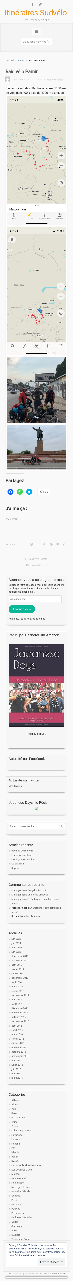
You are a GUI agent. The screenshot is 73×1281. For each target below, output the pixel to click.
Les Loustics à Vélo (22, 1169)
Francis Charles (55, 79)
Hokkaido (16, 1139)
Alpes (14, 1104)
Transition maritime (21, 855)
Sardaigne (16, 1226)
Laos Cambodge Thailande (26, 1165)
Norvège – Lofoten (21, 1187)
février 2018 (17, 991)
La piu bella (17, 863)
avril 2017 (16, 1004)
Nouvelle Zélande (20, 1191)
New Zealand (18, 1178)
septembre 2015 (20, 1056)
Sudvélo (15, 1234)
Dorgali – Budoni (37, 890)
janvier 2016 (17, 1043)
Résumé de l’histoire (22, 850)
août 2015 (16, 1060)
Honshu (15, 1143)
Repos (15, 868)
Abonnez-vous (22, 609)
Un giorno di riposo (38, 894)
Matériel (15, 1174)
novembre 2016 (19, 1012)
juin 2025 (16, 938)
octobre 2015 (18, 1051)
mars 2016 (17, 1034)
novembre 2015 (19, 1047)
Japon (14, 1156)
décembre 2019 (19, 956)
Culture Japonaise (21, 1130)
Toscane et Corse (20, 1239)
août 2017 (16, 999)
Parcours (16, 1204)
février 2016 (17, 1038)
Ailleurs (15, 1100)
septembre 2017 (20, 995)
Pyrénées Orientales (22, 1217)
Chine (14, 1122)
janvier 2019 (17, 973)
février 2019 (17, 969)
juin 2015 (16, 1069)
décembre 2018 (19, 977)
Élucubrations (32, 916)
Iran (13, 1148)
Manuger (16, 890)
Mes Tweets (15, 786)
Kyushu (15, 1161)
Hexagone (16, 1135)
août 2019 (16, 964)
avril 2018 (16, 982)
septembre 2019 (20, 960)
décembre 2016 (19, 1008)
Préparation (17, 1213)
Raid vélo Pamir (37, 558)
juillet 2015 (17, 1064)
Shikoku (15, 1230)
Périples (15, 1208)
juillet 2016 (17, 1030)
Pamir (21, 60)
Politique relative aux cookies (30, 1255)
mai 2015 (16, 1073)
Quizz (14, 1221)
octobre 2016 (18, 1017)
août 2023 (16, 947)
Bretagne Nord (19, 1117)
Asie (13, 1109)
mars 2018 (17, 986)
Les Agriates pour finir (23, 859)
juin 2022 (16, 951)
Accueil (10, 60)
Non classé (17, 1182)
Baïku (14, 1113)
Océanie (15, 1195)
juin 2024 (16, 943)
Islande (15, 1152)
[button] (36, 160)
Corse (14, 1126)
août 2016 (16, 1025)
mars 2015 (17, 1077)
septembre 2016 (20, 1021)
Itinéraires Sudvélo (35, 12)
